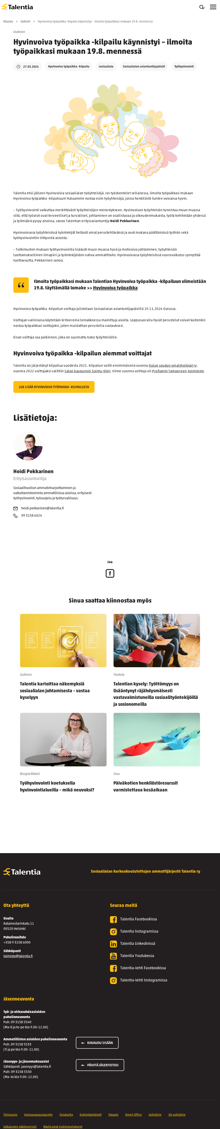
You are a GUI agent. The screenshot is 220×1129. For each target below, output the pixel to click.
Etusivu (8, 21)
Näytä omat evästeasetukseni (62, 1127)
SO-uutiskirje (177, 1115)
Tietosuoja (10, 1115)
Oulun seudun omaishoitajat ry (173, 366)
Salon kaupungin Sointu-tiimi (87, 371)
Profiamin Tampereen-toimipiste (178, 371)
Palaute (113, 1115)
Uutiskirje (155, 1115)
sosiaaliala (106, 66)
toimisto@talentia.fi (18, 956)
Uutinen (19, 32)
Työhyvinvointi (184, 66)
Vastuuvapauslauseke (38, 1115)
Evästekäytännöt (91, 1115)
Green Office (133, 1115)
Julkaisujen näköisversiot (20, 1127)
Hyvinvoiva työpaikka (115, 288)
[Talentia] (17, 7)
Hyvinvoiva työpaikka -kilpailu (68, 66)
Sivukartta (66, 1115)
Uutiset (25, 21)
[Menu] (213, 7)
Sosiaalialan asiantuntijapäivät (144, 66)
